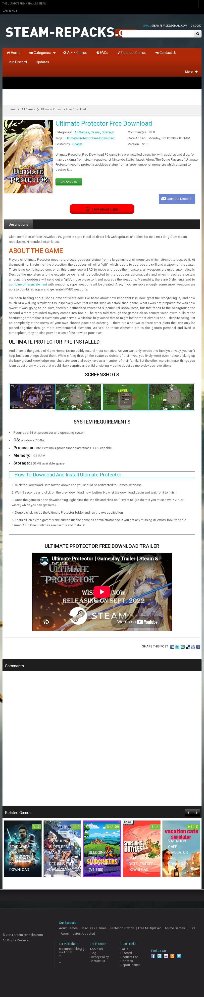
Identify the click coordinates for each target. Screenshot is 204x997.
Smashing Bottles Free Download (141, 864)
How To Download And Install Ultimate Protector (67, 475)
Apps (65, 933)
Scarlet (77, 144)
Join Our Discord (179, 199)
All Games (28, 109)
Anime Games (175, 928)
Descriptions (18, 224)
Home (11, 109)
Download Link (105, 209)
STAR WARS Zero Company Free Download (19, 858)
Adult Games (68, 928)
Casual (95, 132)
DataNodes (69, 181)
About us (96, 949)
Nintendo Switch (122, 928)
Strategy (108, 132)
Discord (196, 25)
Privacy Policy (99, 957)
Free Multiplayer (149, 928)
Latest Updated (84, 933)
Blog (93, 953)
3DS (192, 928)
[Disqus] (102, 742)
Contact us (97, 961)
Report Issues (130, 965)
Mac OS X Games (94, 928)
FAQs (124, 949)
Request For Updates (129, 959)
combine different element (28, 284)
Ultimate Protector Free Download (90, 138)
